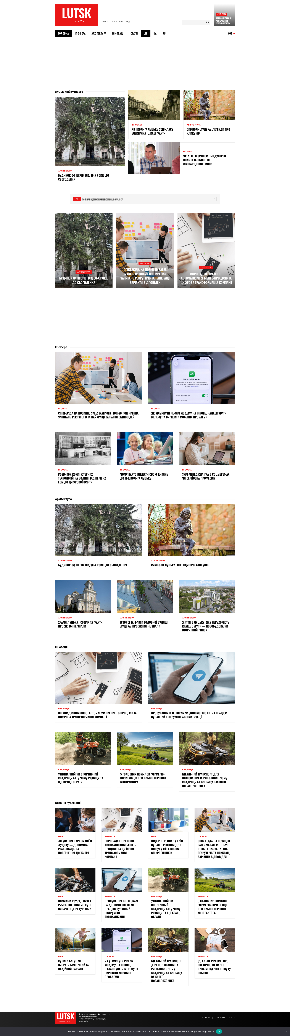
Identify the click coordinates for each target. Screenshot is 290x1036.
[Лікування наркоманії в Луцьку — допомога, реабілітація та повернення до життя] (75, 820)
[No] (286, 1031)
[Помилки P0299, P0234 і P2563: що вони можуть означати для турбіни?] (75, 880)
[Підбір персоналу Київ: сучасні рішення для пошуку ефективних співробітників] (168, 820)
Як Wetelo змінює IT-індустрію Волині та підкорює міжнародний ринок (204, 160)
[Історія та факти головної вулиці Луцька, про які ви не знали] (145, 596)
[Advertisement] (145, 60)
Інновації (137, 125)
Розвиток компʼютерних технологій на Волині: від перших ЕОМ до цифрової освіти (82, 478)
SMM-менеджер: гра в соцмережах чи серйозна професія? (205, 476)
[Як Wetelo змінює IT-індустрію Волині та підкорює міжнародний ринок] (154, 158)
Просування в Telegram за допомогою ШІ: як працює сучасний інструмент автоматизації (189, 715)
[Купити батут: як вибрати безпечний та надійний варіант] (75, 940)
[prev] (210, 199)
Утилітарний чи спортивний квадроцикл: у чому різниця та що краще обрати (80, 778)
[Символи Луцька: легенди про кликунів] (209, 105)
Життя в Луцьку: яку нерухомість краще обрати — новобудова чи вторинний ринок (205, 626)
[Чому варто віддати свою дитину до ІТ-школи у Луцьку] (145, 448)
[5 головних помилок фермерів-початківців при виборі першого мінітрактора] (145, 748)
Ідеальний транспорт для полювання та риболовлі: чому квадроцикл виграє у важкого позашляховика (204, 780)
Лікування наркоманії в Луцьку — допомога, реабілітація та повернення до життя (75, 847)
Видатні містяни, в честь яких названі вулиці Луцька (112, 199)
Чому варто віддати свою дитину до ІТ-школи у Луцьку (144, 476)
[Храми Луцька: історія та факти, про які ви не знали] (83, 596)
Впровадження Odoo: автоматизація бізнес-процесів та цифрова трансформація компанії (206, 278)
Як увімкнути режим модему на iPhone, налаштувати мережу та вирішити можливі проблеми (188, 415)
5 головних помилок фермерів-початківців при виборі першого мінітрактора (143, 778)
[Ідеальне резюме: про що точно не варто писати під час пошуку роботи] (215, 940)
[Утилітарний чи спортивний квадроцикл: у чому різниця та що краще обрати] (83, 748)
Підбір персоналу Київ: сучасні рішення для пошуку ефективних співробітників (167, 847)
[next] (215, 199)
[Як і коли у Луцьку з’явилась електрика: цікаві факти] (154, 105)
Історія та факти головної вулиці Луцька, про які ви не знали (144, 624)
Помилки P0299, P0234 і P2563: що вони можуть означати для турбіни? (74, 905)
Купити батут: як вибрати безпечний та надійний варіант (73, 965)
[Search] (207, 22)
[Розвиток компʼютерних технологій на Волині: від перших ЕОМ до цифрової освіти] (83, 448)
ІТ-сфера (188, 152)
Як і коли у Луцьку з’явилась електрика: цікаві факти (152, 131)
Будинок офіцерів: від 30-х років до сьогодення (83, 177)
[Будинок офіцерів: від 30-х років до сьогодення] (90, 131)
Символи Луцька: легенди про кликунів (208, 131)
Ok (219, 1031)
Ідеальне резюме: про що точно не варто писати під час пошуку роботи (214, 967)
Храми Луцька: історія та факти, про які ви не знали (80, 624)
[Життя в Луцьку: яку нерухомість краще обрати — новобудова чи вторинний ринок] (207, 596)
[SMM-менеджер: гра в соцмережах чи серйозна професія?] (207, 448)
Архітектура (221, 14)
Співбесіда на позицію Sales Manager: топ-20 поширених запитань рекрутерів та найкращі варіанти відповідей (145, 276)
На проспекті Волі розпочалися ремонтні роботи (223, 21)
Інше (60, 836)
